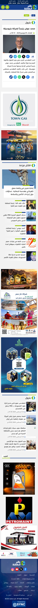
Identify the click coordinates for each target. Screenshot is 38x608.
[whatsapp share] (19, 56)
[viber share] (15, 56)
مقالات (20, 590)
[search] (3, 7)
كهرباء (19, 575)
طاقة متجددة (15, 578)
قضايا (33, 586)
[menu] (7, 7)
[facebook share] (28, 56)
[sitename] (19, 563)
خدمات (33, 590)
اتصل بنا (8, 595)
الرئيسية (32, 575)
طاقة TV (9, 586)
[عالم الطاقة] (33, 15)
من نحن (29, 595)
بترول (26, 15)
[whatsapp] (11, 56)
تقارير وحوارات (30, 582)
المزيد (5, 456)
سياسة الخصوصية (19, 595)
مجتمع (26, 590)
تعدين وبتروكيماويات (28, 578)
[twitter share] (23, 56)
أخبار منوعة (14, 582)
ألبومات (26, 586)
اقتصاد (22, 582)
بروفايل (6, 582)
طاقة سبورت (18, 586)
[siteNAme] (30, 7)
